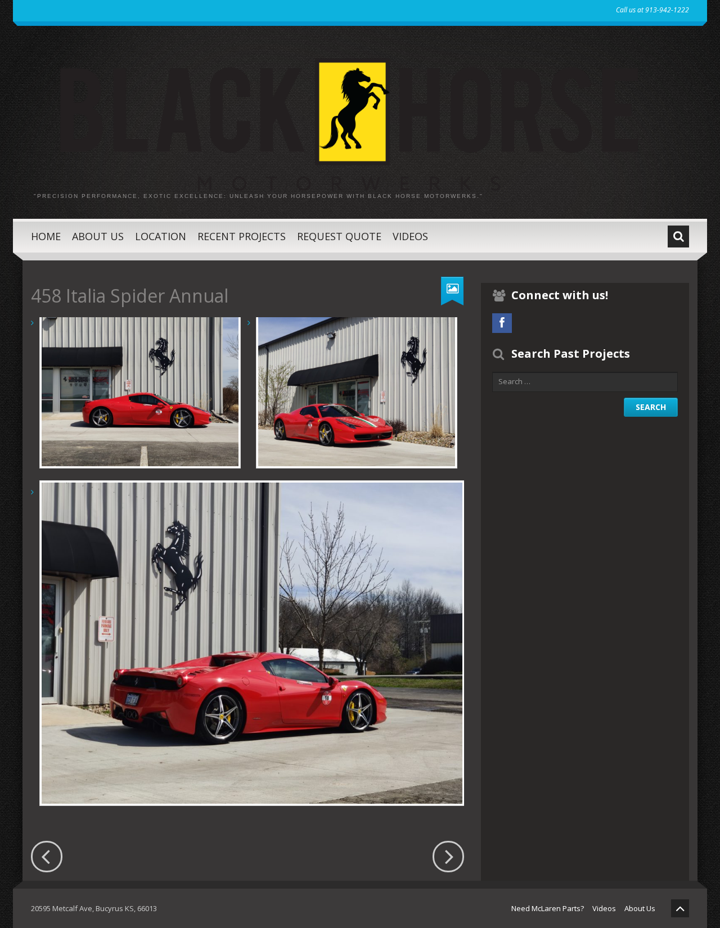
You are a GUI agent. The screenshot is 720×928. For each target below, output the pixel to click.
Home (46, 236)
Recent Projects (241, 236)
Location (160, 236)
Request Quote (339, 236)
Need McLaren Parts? (547, 908)
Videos (410, 236)
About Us (98, 236)
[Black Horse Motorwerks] (360, 116)
